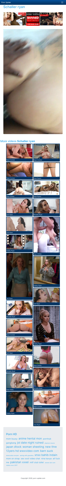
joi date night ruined (30, 442)
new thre (51, 446)
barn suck (46, 451)
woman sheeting (33, 446)
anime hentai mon (30, 438)
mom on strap (13, 458)
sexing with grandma (26, 455)
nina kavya (46, 458)
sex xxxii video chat (30, 458)
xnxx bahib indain (46, 455)
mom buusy (11, 439)
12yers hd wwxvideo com (22, 451)
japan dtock (13, 446)
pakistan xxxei (19, 462)
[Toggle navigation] (62, 2)
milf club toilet (37, 462)
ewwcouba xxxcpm (12, 455)
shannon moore (50, 443)
